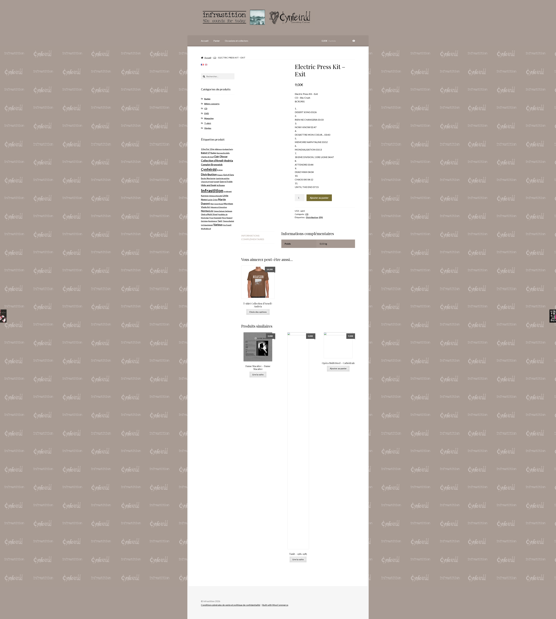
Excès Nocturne (208, 178)
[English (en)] (206, 64)
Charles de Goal (207, 157)
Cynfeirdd (209, 169)
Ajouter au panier (319, 197)
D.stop (220, 170)
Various (218, 224)
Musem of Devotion (219, 207)
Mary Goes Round (216, 204)
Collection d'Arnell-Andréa (217, 160)
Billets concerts (212, 103)
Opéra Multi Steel (209, 214)
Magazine (209, 118)
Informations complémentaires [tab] (252, 237)
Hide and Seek (208, 185)
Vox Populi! (227, 225)
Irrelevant (228, 191)
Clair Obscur (221, 156)
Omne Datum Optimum (223, 211)
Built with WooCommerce (275, 605)
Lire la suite (258, 374)
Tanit (219, 221)
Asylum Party (227, 149)
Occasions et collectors (236, 40)
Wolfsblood (206, 229)
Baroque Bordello (223, 153)
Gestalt (216, 182)
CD (214, 57)
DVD (206, 113)
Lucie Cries (212, 199)
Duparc (220, 175)
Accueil (204, 40)
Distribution (312, 217)
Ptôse (224, 218)
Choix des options (258, 312)
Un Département (207, 225)
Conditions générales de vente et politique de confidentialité (230, 605)
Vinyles (207, 128)
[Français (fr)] (202, 64)
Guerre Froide (226, 181)
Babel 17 (205, 152)
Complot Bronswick (212, 164)
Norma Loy (207, 210)
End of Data (228, 175)
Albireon (218, 149)
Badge (207, 99)
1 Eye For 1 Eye (207, 149)
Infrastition (212, 190)
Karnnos (205, 196)
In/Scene (221, 185)
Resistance (212, 221)
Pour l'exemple (215, 218)
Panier (216, 40)
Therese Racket (228, 221)
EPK (321, 217)
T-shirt (207, 123)
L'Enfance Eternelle (215, 196)
